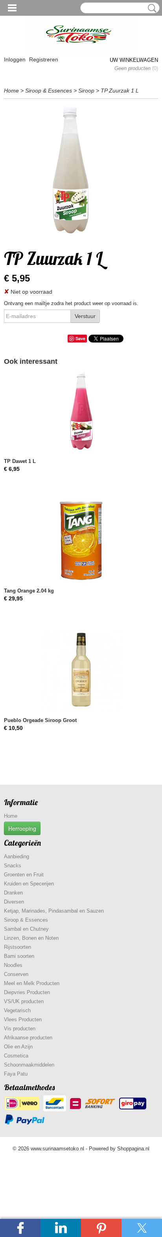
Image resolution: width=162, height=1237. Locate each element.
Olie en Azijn (18, 1047)
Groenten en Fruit (24, 875)
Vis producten (19, 1028)
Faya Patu (16, 1074)
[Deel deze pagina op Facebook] (20, 1228)
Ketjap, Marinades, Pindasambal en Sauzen (54, 911)
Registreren (43, 59)
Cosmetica (16, 1056)
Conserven (16, 974)
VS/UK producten (24, 1001)
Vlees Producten (23, 1019)
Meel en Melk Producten (31, 983)
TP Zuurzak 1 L (120, 90)
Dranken (13, 893)
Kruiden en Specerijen (29, 884)
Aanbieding (16, 856)
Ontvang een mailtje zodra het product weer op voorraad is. (71, 303)
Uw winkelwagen (134, 60)
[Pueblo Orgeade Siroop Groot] (81, 670)
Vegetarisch (17, 1010)
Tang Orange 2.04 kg (29, 591)
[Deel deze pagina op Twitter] (142, 1228)
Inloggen (15, 59)
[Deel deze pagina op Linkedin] (60, 1228)
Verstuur (85, 316)
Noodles (13, 965)
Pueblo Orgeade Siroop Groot (40, 720)
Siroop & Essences (48, 90)
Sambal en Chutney (26, 929)
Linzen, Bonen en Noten (31, 938)
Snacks (12, 865)
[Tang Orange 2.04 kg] (81, 540)
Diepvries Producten (27, 992)
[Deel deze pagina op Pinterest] (101, 1228)
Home (11, 90)
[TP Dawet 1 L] (81, 410)
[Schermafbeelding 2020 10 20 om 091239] (81, 172)
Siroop (86, 90)
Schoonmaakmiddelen (29, 1065)
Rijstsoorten (17, 947)
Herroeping (22, 828)
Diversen (14, 902)
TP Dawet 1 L (20, 461)
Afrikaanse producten (28, 1038)
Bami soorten (19, 956)
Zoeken (150, 8)
